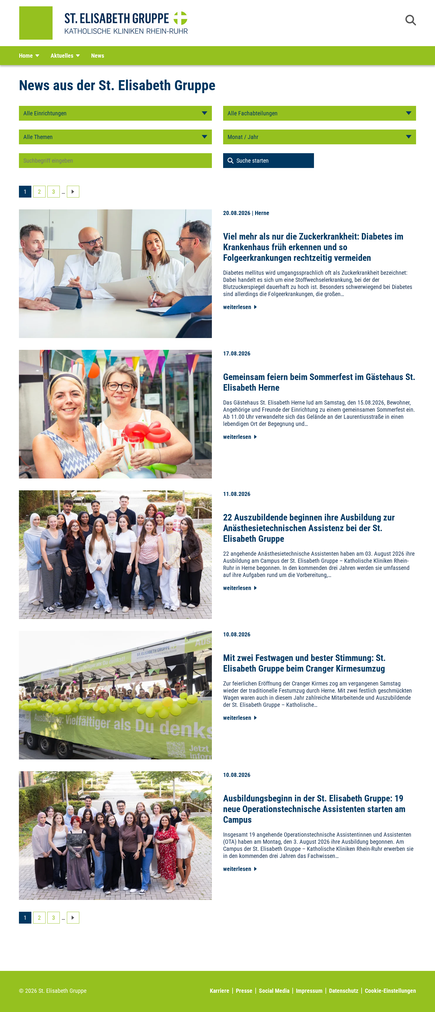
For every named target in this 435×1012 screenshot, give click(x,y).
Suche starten (252, 160)
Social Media (274, 990)
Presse (244, 990)
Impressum (309, 990)
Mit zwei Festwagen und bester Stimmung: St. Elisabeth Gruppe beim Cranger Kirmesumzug (304, 663)
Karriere (219, 990)
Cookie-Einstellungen (390, 990)
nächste (73, 192)
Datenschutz (343, 990)
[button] (410, 20)
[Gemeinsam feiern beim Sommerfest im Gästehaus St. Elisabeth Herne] (115, 413)
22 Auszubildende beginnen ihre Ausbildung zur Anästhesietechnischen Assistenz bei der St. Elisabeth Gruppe (309, 528)
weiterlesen (237, 307)
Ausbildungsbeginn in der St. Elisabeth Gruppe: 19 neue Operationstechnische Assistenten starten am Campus (314, 809)
